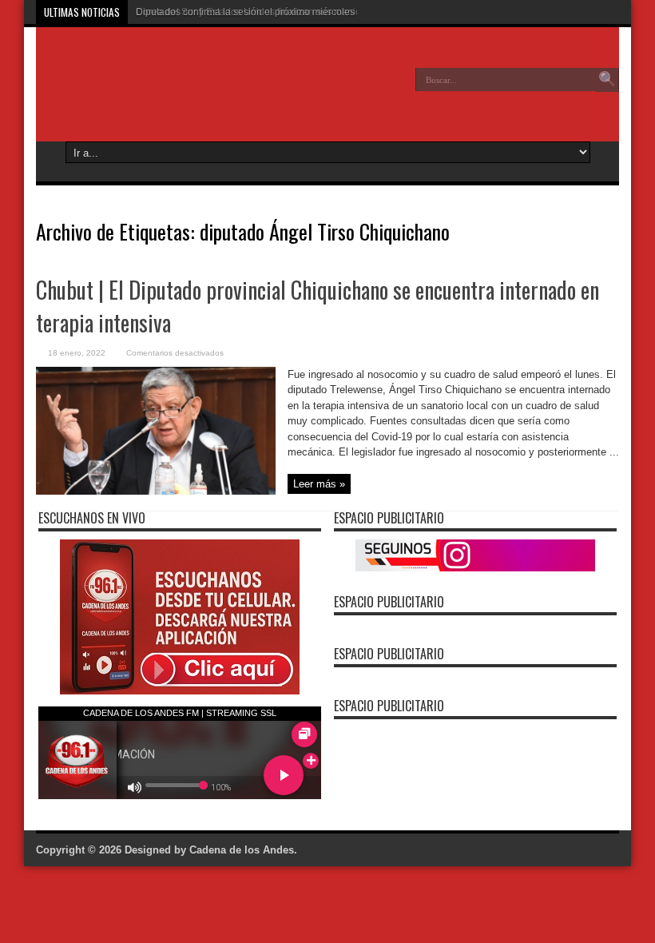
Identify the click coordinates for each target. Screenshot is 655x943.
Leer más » (319, 484)
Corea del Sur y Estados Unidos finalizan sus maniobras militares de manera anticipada (326, 12)
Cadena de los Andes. (243, 850)
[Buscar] (607, 80)
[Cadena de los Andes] (152, 91)
